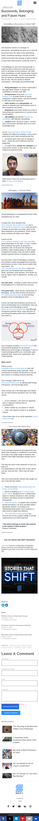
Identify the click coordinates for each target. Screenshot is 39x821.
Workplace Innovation (20, 645)
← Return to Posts (7, 7)
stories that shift (23, 647)
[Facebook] (3, 818)
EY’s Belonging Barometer (11, 295)
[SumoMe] (35, 818)
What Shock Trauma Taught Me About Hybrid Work (16, 634)
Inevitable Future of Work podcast (14, 368)
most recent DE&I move (10, 383)
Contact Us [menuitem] (20, 798)
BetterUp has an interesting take (13, 309)
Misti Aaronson (28, 19)
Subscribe (4, 545)
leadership (6, 647)
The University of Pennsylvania (16, 514)
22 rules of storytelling (14, 181)
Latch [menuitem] (20, 801)
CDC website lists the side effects (14, 268)
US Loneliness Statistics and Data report (16, 241)
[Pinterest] (23, 818)
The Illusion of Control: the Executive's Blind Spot (16, 625)
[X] (10, 818)
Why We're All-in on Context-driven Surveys (14, 616)
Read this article (11, 502)
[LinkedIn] (16, 818)
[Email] (29, 818)
